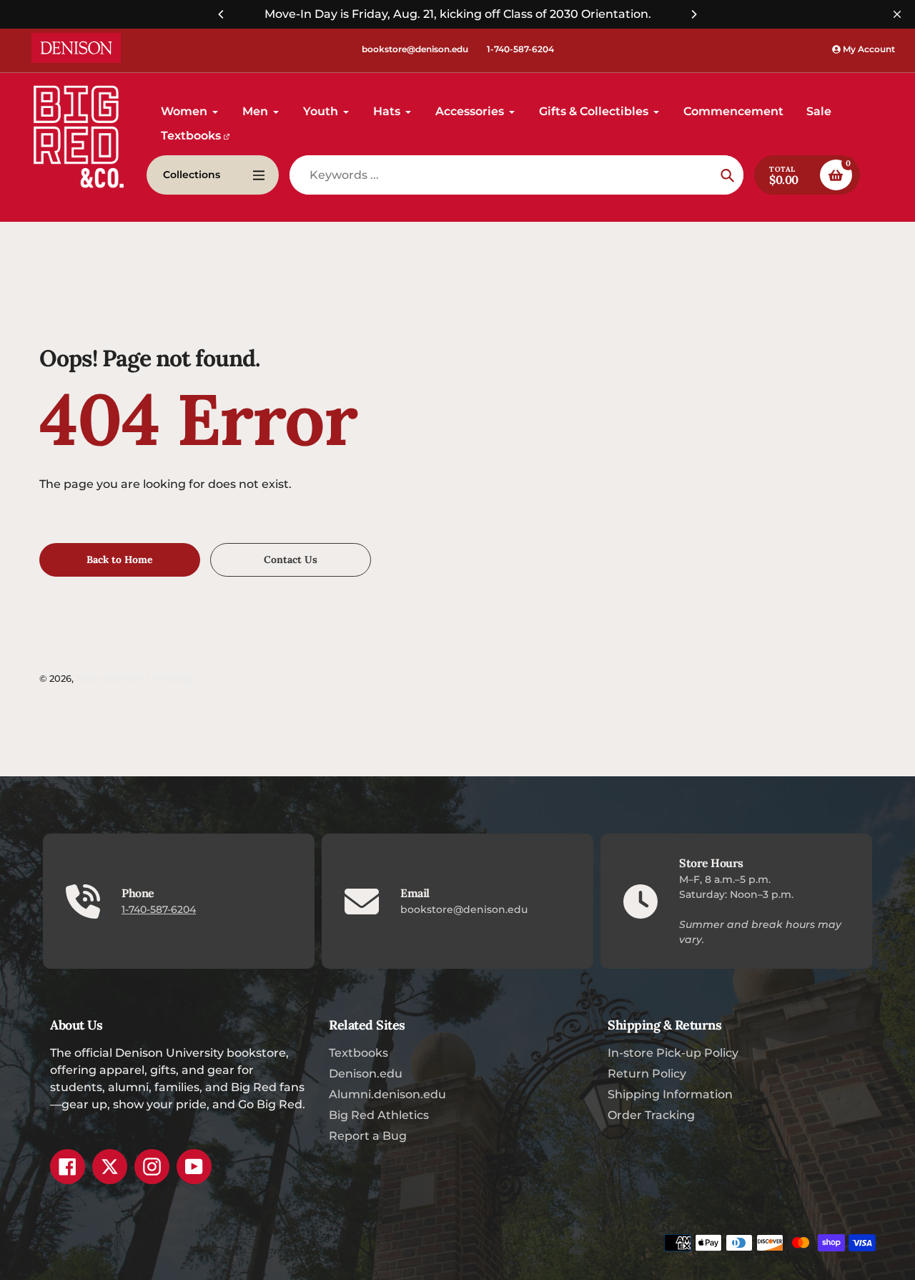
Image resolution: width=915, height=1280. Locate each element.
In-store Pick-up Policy (673, 1053)
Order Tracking (651, 1115)
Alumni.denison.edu (387, 1094)
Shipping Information (670, 1094)
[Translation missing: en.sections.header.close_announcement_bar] (897, 14)
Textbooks (358, 1053)
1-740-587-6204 (520, 49)
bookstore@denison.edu (415, 49)
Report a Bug (368, 1136)
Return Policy (647, 1073)
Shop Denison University (135, 678)
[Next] (693, 14)
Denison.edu (365, 1073)
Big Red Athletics (379, 1115)
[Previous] (221, 14)
